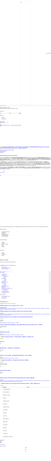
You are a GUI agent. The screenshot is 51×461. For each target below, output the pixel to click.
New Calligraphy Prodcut (6, 296)
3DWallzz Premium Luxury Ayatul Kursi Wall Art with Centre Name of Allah (16, 311)
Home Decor (4, 278)
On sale (3, 117)
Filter (20, 113)
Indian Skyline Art (5, 282)
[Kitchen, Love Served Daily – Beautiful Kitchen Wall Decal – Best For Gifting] (1, 351)
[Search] (50, 105)
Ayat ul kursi (4, 297)
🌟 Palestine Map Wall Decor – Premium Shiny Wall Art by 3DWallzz (14, 360)
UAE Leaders (4, 292)
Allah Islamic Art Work (5, 331)
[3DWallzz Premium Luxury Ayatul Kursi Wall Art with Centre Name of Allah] (25, 309)
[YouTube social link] (24, 0)
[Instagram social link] (23, 0)
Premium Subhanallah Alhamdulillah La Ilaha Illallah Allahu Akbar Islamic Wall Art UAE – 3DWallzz (21, 324)
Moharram (3, 287)
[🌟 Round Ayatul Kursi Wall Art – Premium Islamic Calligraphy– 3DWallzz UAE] (12, 334)
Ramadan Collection (5, 289)
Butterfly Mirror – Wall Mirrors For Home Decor (10, 347)
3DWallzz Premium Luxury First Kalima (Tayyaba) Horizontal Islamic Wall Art (16, 316)
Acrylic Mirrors (4, 274)
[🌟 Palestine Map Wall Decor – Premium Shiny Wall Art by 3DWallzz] (9, 358)
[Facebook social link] (21, 0)
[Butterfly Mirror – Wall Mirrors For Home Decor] (1, 343)
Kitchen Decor (4, 285)
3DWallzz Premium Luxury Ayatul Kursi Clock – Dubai (11, 305)
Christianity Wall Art (5, 275)
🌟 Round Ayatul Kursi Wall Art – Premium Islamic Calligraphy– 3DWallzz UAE (16, 336)
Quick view (2, 152)
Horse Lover (4, 281)
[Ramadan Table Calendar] (1, 366)
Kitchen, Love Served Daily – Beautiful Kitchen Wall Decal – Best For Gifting (16, 355)
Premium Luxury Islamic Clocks (7, 288)
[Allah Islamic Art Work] (1, 327)
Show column (2, 121)
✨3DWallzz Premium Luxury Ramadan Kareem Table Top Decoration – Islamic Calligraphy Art (20, 383)
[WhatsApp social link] (25, 0)
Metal (5, 277)
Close (1, 442)
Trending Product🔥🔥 (10, 149)
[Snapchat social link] (28, 0)
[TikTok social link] (29, 0)
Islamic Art (1, 149)
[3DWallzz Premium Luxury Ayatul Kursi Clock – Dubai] (7, 303)
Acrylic (5, 149)
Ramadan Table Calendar (5, 370)
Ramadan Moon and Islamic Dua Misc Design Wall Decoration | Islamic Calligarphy (17, 377)
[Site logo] (25, 104)
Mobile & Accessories (5, 286)
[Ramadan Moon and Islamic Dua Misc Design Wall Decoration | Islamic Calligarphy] (1, 373)
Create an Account (3, 446)
